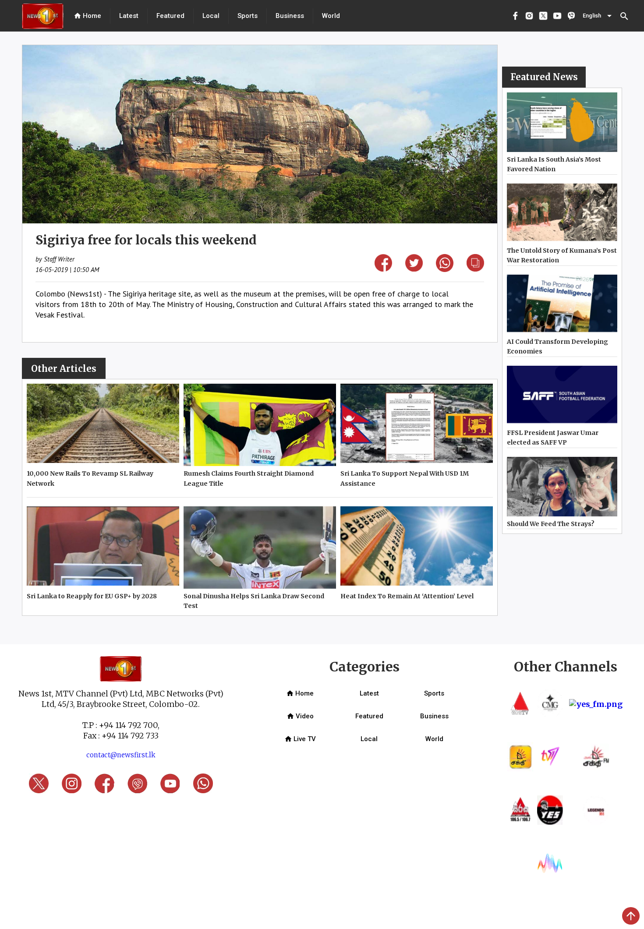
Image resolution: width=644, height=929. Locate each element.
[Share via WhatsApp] (444, 269)
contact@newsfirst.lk (121, 755)
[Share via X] (414, 269)
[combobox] (598, 16)
